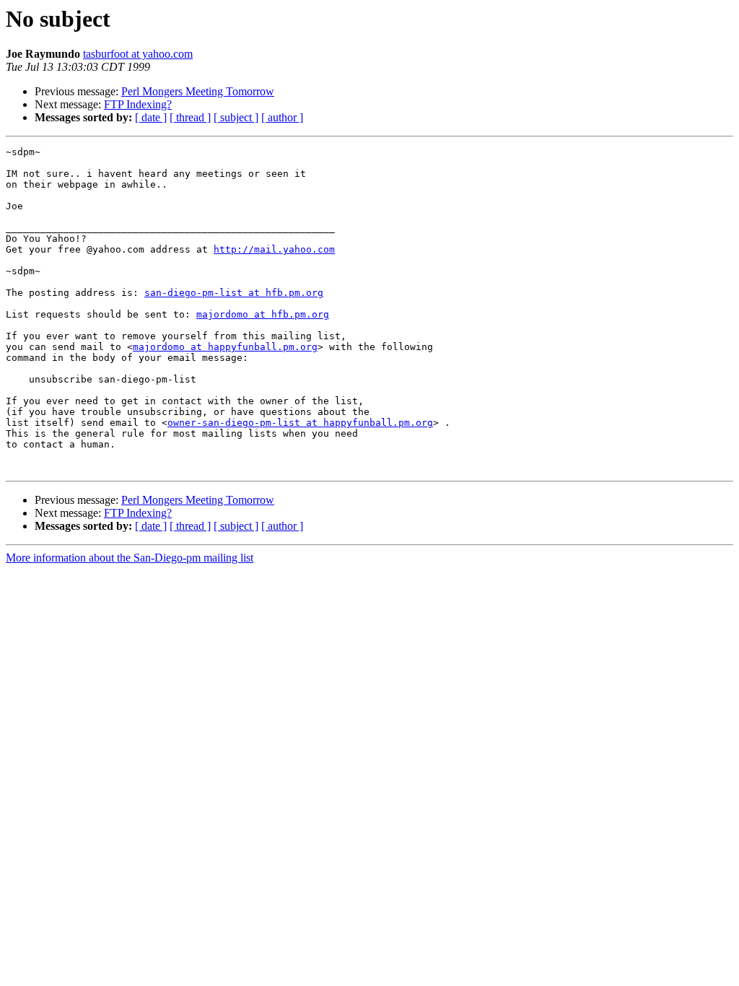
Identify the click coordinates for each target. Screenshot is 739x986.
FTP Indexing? (138, 104)
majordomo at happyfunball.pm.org (225, 346)
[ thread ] (190, 117)
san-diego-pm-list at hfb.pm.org (233, 292)
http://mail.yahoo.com (274, 249)
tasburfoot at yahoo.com (138, 54)
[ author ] (282, 117)
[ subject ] (236, 117)
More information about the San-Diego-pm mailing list (129, 557)
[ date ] (151, 117)
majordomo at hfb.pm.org (262, 314)
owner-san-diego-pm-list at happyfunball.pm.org (300, 422)
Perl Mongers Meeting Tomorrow (197, 91)
